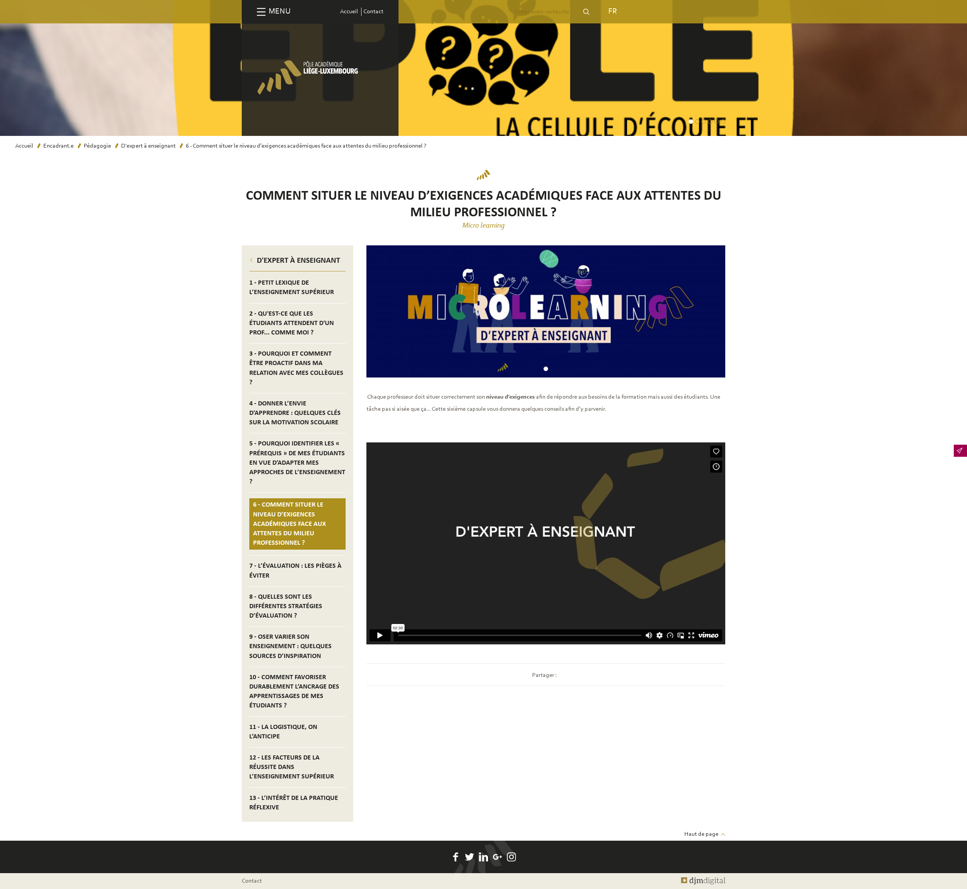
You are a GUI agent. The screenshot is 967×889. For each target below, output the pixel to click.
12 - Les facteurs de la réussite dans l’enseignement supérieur (291, 767)
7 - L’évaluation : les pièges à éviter (295, 570)
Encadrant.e (58, 146)
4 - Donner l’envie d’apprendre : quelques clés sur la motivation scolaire (295, 413)
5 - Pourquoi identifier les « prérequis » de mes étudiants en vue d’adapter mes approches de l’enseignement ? (297, 462)
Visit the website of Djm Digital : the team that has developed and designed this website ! (703, 881)
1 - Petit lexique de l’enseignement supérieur (291, 287)
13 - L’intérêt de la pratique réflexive (293, 803)
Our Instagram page (511, 857)
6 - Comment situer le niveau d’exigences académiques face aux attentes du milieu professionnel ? (289, 524)
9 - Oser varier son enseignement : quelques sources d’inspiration (290, 646)
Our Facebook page (455, 857)
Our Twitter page (469, 857)
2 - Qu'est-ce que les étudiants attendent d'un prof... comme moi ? (291, 323)
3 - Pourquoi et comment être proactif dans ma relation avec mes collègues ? (296, 368)
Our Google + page (497, 857)
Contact (373, 12)
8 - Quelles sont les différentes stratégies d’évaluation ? (285, 606)
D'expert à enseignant (148, 146)
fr (612, 11)
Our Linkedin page (483, 857)
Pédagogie (97, 146)
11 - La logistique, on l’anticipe (283, 732)
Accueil (349, 12)
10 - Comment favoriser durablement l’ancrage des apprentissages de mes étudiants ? (294, 692)
